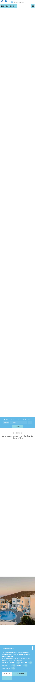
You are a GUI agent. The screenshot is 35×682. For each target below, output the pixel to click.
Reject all (7, 674)
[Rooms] (19, 422)
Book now (4, 6)
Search (17, 426)
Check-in (13, 6)
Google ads (6, 668)
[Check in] (6, 422)
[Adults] (24, 422)
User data (24, 662)
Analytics (19, 665)
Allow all (7, 678)
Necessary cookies (8, 662)
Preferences (6, 665)
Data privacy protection (15, 660)
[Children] (30, 422)
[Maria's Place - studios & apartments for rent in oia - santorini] (17, 2)
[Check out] (13, 422)
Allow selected (20, 674)
